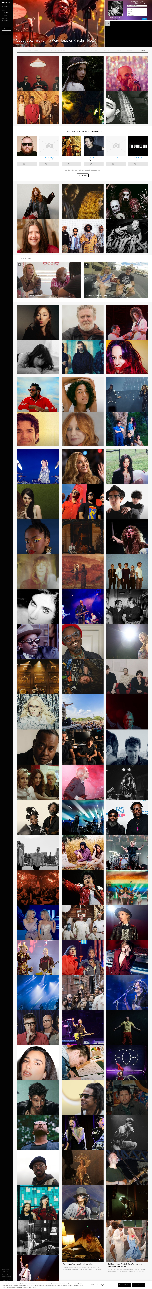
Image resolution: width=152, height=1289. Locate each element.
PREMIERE (129, 50)
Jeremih (116, 158)
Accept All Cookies (138, 1285)
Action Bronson (26, 158)
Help (3, 1269)
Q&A (45, 50)
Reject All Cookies (124, 1285)
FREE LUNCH (94, 50)
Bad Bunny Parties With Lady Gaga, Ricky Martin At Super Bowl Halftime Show (125, 1265)
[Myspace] (6, 2)
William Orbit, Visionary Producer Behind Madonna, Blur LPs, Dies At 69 (57, 38)
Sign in (6, 33)
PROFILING (118, 50)
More (143, 50)
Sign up (6, 29)
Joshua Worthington (49, 158)
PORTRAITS (83, 50)
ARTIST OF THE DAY (33, 50)
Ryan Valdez (93, 158)
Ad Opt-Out (4, 1273)
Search (144, 18)
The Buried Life (138, 158)
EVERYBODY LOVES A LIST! (58, 50)
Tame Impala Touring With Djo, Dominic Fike (78, 1264)
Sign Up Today (83, 175)
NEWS (20, 50)
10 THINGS (107, 50)
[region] (76, 1285)
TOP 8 (72, 50)
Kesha (71, 158)
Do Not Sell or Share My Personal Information (102, 1285)
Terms (8, 1271)
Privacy (3, 1271)
